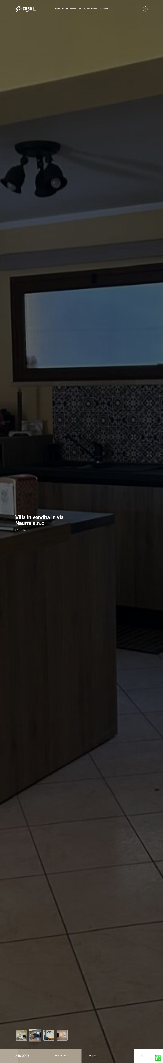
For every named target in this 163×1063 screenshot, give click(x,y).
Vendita (65, 9)
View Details (61, 1056)
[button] (141, 1056)
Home (57, 9)
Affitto (73, 9)
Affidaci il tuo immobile (88, 9)
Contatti (104, 9)
